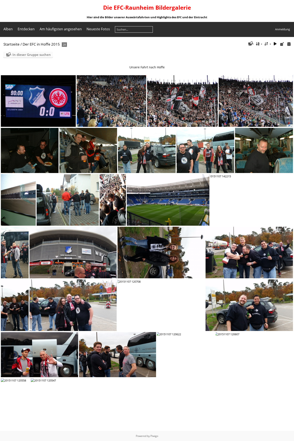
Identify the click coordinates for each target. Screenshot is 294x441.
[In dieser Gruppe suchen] (250, 43)
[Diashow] (275, 44)
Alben (8, 29)
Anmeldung (282, 29)
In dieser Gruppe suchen (31, 54)
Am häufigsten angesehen (61, 29)
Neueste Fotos (98, 29)
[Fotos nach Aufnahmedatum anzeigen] (288, 44)
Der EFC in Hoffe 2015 (41, 44)
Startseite (11, 44)
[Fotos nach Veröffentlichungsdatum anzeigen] (282, 44)
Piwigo (154, 436)
